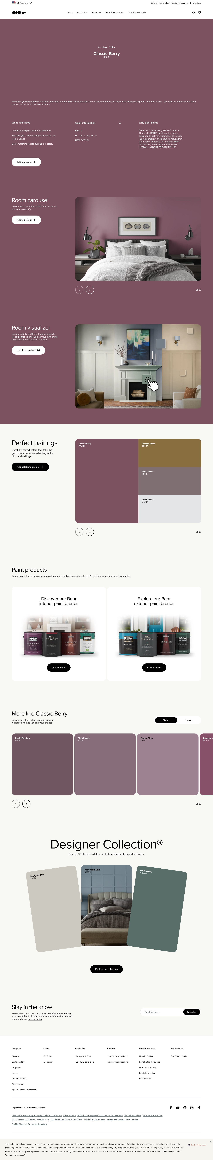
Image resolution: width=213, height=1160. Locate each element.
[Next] (90, 290)
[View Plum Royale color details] (105, 764)
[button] (197, 1145)
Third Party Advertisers (94, 1119)
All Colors (48, 1056)
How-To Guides (146, 1056)
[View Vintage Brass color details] (169, 453)
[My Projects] (199, 12)
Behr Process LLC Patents (24, 1119)
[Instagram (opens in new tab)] (192, 1107)
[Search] (193, 12)
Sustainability (18, 1061)
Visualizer (48, 1061)
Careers (15, 1056)
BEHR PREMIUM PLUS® (164, 147)
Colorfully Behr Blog (85, 1061)
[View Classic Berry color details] (106, 481)
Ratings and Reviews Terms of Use (122, 1119)
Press (14, 1073)
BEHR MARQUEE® (161, 144)
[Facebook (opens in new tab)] (170, 1107)
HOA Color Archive (147, 1067)
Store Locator (18, 1084)
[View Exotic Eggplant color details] (42, 764)
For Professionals (179, 1056)
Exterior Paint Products (117, 1061)
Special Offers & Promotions (24, 1089)
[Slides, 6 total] (138, 239)
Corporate (16, 1067)
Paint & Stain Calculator (149, 1061)
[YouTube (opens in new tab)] (178, 1107)
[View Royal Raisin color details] (169, 481)
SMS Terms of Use (132, 1115)
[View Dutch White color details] (169, 509)
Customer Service (20, 1078)
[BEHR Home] (19, 12)
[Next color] (26, 804)
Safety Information (147, 1073)
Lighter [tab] (189, 720)
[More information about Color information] (120, 123)
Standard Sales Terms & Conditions (66, 1119)
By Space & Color (83, 1056)
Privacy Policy (35, 1019)
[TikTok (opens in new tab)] (199, 1107)
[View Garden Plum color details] (168, 764)
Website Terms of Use (152, 1115)
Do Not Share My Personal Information (29, 1124)
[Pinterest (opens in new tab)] (185, 1107)
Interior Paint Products (117, 1056)
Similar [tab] (166, 720)
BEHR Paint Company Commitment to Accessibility (100, 1115)
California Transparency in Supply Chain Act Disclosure (37, 1115)
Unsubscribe (43, 1119)
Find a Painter (145, 1078)
